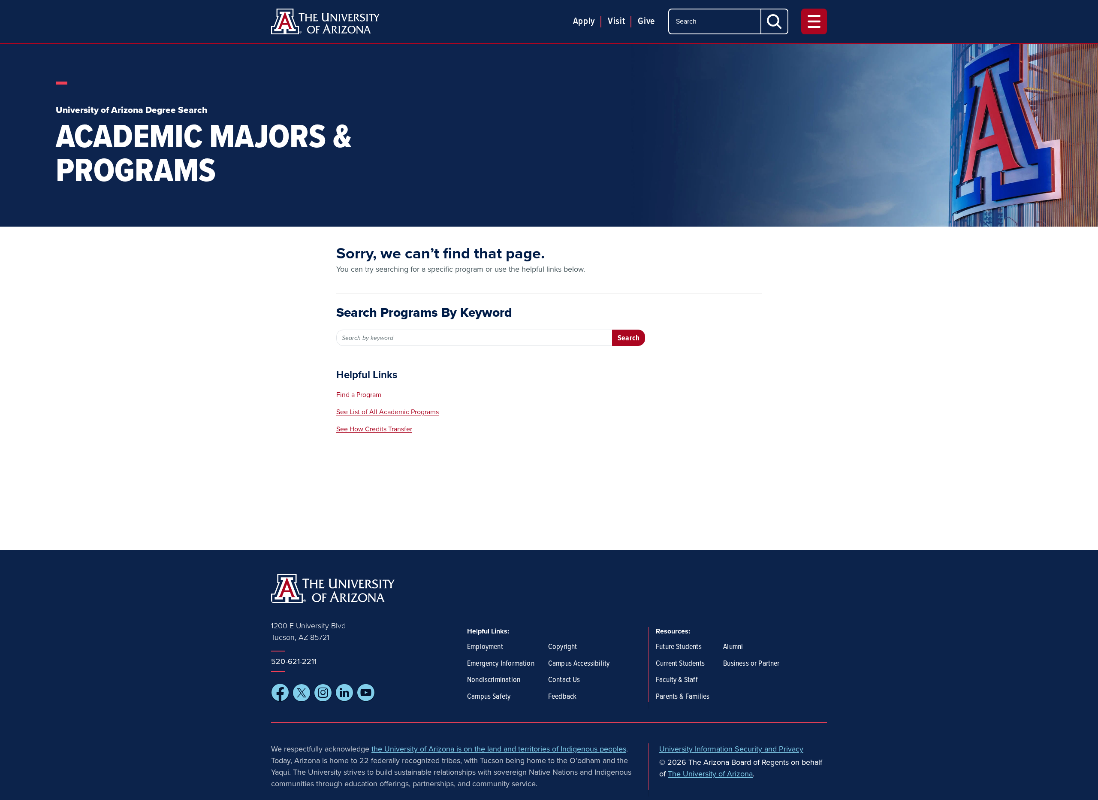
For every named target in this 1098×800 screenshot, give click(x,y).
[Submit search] (774, 21)
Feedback (562, 697)
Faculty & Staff (677, 680)
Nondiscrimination (493, 680)
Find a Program (358, 395)
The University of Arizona (710, 774)
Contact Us (564, 680)
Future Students (679, 647)
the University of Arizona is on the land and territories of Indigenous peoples (498, 749)
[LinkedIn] (344, 693)
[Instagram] (323, 693)
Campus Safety (488, 697)
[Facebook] (280, 693)
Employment (485, 647)
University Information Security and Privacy (731, 749)
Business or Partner (751, 664)
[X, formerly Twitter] (302, 693)
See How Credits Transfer (374, 429)
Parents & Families (682, 697)
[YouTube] (366, 693)
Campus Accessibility (579, 664)
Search (628, 338)
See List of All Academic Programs (387, 412)
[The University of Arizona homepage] (325, 21)
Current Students (680, 664)
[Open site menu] (814, 21)
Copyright (562, 647)
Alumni (733, 647)
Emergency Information (500, 664)
